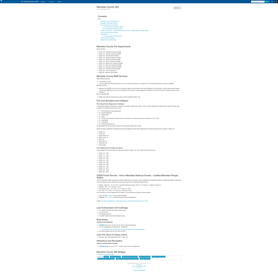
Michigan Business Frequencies (130, 256)
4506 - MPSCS (109, 197)
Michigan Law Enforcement (158, 256)
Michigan (106, 256)
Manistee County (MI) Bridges (106, 254)
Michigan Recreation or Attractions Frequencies (127, 258)
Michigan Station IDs (145, 258)
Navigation (43, 1)
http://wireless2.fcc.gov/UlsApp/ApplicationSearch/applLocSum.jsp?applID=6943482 (123, 229)
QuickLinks (51, 1)
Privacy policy (139, 264)
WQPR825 (102, 246)
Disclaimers (139, 267)
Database (59, 1)
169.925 (110, 195)
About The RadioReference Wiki (139, 266)
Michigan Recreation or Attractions (106, 258)
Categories (100, 256)
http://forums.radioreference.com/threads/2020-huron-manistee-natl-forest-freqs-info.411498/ (124, 201)
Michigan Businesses (115, 256)
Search (267, 1)
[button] (98, 13)
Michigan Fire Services (144, 256)
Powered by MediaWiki (139, 270)
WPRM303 (102, 225)
